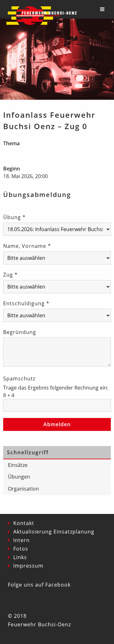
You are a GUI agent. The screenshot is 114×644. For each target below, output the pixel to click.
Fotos (20, 548)
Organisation (23, 488)
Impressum (28, 565)
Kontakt (23, 523)
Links (20, 557)
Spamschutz (19, 378)
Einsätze (18, 465)
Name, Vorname (27, 245)
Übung (14, 217)
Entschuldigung (26, 303)
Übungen (19, 476)
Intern (21, 540)
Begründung (19, 332)
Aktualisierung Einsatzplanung (53, 531)
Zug (10, 274)
